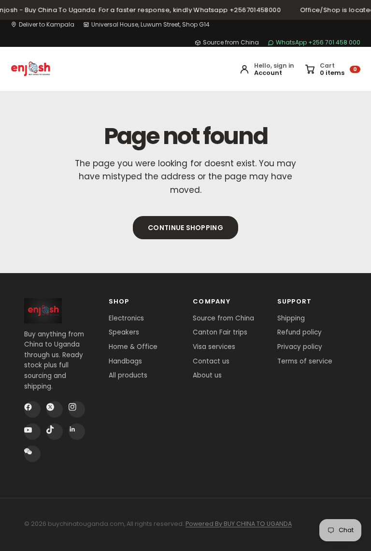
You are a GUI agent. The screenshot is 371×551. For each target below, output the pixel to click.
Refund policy (299, 332)
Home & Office (133, 346)
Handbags (125, 361)
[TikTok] (54, 431)
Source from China (231, 42)
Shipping (291, 318)
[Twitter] (54, 409)
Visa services (214, 346)
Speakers (124, 332)
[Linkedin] (77, 431)
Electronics (126, 318)
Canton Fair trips (220, 332)
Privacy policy (299, 346)
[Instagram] (77, 409)
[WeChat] (32, 454)
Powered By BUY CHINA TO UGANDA (239, 524)
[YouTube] (32, 431)
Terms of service (304, 361)
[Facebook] (32, 409)
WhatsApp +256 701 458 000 (318, 42)
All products (128, 375)
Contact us (211, 361)
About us (207, 375)
